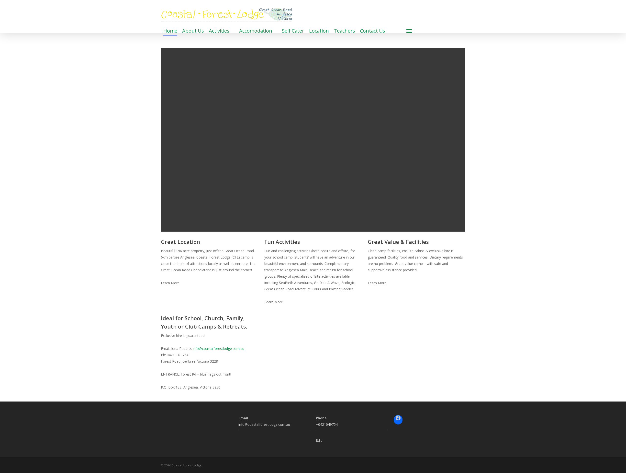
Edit (319, 440)
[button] (409, 30)
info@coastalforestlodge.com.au (218, 348)
